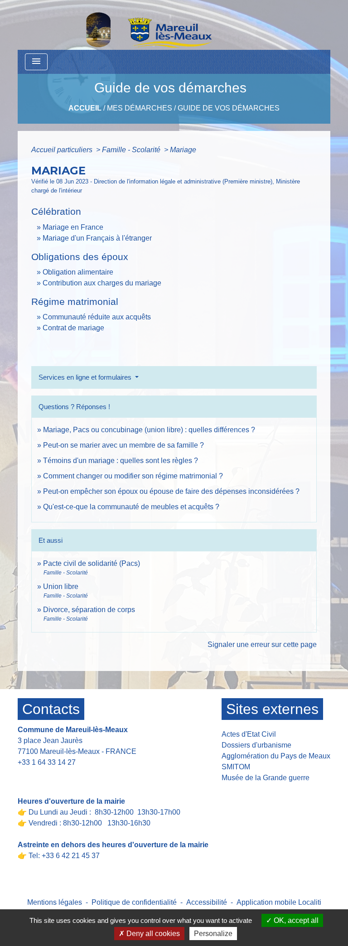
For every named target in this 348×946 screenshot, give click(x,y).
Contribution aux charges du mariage (102, 283)
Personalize (213, 933)
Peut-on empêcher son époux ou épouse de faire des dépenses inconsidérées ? (171, 491)
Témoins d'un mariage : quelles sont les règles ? (120, 460)
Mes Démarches (139, 108)
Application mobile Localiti (279, 902)
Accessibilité (206, 902)
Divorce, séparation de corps (89, 609)
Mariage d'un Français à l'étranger (97, 238)
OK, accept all (295, 920)
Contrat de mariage (73, 328)
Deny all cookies (152, 933)
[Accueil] (125, 25)
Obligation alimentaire (78, 272)
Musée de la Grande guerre (265, 778)
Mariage (183, 150)
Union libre (60, 586)
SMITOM (236, 767)
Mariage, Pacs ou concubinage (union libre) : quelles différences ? (149, 430)
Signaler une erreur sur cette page (262, 644)
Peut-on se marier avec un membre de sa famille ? (123, 445)
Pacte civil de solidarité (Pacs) (91, 563)
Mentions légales (54, 902)
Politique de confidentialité (134, 902)
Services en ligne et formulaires (86, 377)
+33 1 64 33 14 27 (47, 762)
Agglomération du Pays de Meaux (276, 756)
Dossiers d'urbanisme (256, 745)
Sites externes (272, 709)
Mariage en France (73, 227)
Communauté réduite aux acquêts (97, 317)
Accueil (85, 108)
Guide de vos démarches (229, 108)
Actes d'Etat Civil (249, 734)
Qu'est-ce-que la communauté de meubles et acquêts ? (131, 507)
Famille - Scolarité (132, 150)
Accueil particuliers (62, 150)
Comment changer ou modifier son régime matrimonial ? (133, 476)
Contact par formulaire (59, 776)
